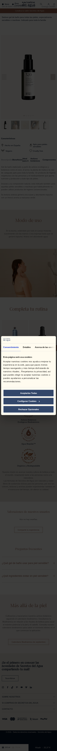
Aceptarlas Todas (28, 393)
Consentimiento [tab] (11, 347)
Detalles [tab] (27, 347)
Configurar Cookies (26, 401)
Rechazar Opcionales (28, 409)
